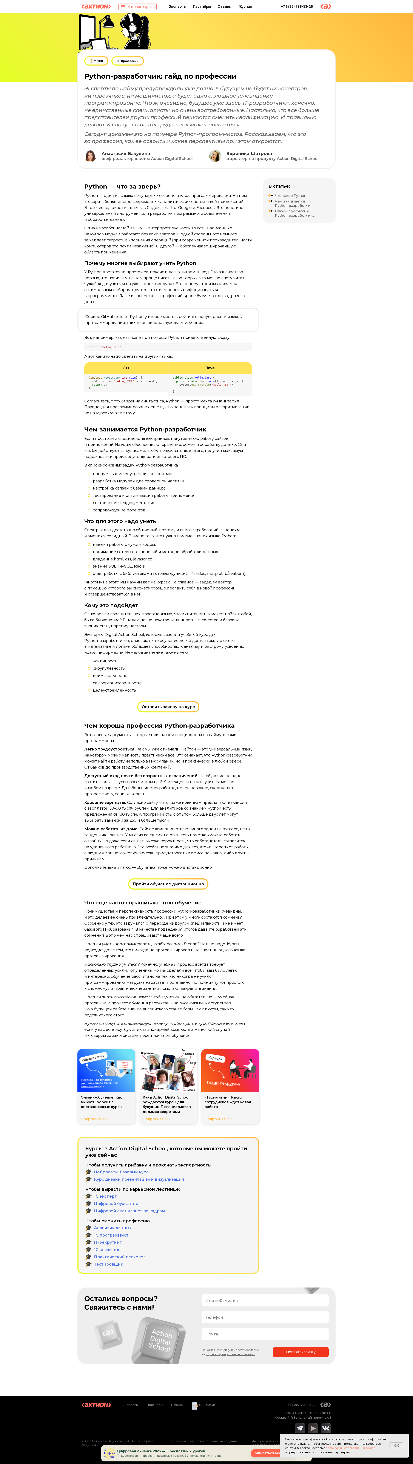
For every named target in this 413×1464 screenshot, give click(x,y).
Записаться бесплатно (273, 1453)
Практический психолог (119, 1257)
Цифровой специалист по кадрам (129, 1211)
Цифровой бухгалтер (116, 1203)
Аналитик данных (112, 1228)
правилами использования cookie (350, 1448)
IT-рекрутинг (108, 1242)
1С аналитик (106, 1249)
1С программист (111, 1235)
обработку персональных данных (230, 1354)
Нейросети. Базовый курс (121, 1172)
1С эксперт (105, 1196)
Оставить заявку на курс (168, 706)
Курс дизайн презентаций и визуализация (139, 1179)
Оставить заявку (301, 1352)
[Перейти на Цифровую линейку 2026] (109, 1453)
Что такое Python (290, 196)
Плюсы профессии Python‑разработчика (295, 213)
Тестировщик (108, 1264)
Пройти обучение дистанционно (168, 884)
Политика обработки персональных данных (205, 1441)
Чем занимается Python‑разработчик (294, 203)
